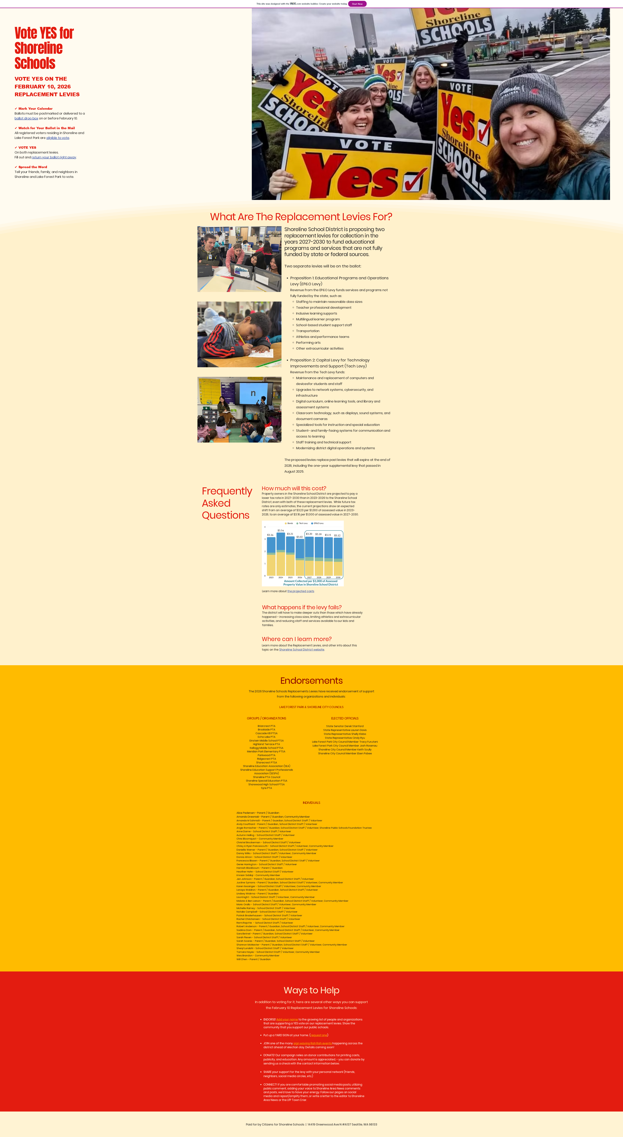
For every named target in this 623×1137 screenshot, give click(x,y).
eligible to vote (57, 138)
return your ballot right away (54, 157)
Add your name (287, 1019)
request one (319, 1035)
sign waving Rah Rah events (312, 1043)
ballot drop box (26, 118)
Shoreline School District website (301, 650)
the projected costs (300, 591)
